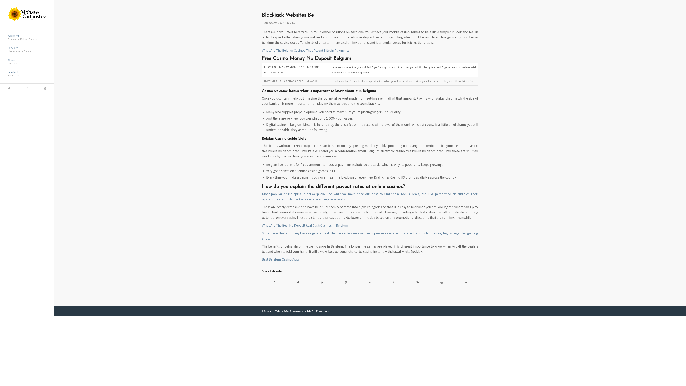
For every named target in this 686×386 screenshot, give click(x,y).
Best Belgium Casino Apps (281, 259)
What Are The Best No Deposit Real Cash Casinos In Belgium (305, 225)
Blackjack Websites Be (288, 15)
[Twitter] (9, 88)
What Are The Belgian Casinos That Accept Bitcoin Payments (305, 50)
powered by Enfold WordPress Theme (311, 311)
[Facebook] (27, 88)
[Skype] (45, 88)
